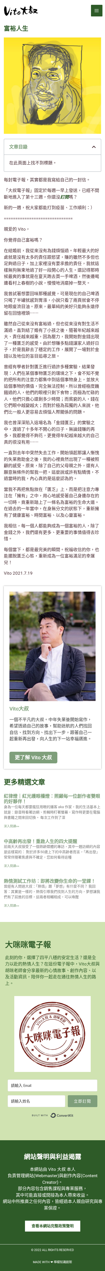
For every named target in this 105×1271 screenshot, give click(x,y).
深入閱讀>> (11, 826)
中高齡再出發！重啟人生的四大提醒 (40, 841)
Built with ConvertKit (73, 1114)
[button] (94, 147)
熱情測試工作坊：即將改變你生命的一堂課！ (50, 881)
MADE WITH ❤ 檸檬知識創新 (52, 1262)
